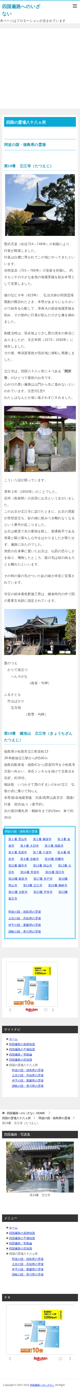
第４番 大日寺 (29, 845)
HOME (26, 1113)
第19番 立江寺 (32, 885)
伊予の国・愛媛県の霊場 (24, 925)
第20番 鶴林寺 (57, 885)
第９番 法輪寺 (29, 859)
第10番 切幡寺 (54, 859)
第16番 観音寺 (17, 878)
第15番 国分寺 (54, 872)
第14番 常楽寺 (29, 872)
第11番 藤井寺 (17, 865)
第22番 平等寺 (43, 892)
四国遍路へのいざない (42, 1385)
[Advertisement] (40, 68)
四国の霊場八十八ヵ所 (16, 1118)
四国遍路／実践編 (20, 1054)
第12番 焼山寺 (42, 865)
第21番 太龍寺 (17, 892)
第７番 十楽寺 (42, 852)
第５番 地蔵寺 (54, 845)
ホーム (13, 1039)
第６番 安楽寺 (17, 852)
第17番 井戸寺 (43, 878)
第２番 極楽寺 (42, 839)
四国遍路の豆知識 (20, 1059)
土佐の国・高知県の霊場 (24, 918)
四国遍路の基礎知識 (22, 1044)
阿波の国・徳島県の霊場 (24, 911)
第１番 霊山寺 (17, 839)
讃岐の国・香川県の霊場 (24, 931)
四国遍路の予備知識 (22, 1049)
